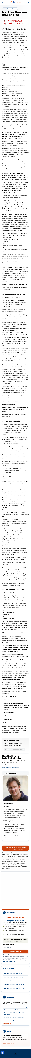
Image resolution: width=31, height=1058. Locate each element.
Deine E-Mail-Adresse (8, 944)
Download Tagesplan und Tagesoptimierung (15, 1007)
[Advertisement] (15, 889)
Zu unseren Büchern (8, 1043)
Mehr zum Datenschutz (9, 961)
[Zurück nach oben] (28, 1055)
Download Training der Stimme (12, 1020)
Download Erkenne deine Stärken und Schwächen (14, 1013)
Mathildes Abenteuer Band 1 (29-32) (14, 988)
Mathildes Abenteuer (12, 8)
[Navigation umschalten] (2, 2)
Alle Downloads (7, 1023)
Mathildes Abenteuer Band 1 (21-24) (13, 980)
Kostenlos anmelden (15, 951)
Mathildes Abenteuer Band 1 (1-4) (13, 973)
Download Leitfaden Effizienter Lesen (14, 1017)
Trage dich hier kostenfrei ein (10, 767)
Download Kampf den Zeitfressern (13, 1010)
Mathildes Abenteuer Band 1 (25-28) (14, 984)
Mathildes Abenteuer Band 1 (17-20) (13, 977)
